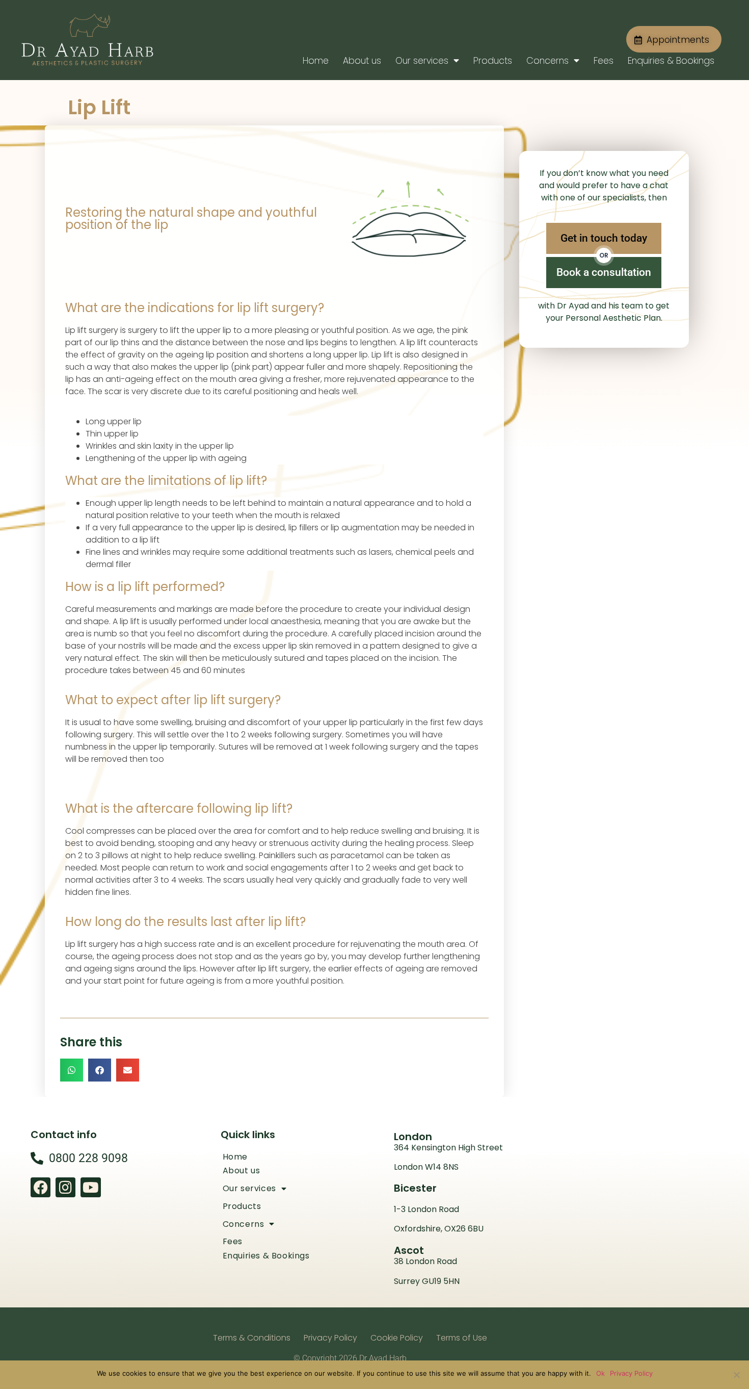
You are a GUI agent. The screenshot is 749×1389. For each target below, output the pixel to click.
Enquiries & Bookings (671, 61)
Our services (421, 61)
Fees (603, 61)
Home (316, 61)
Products (492, 61)
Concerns (547, 61)
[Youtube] (90, 1187)
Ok (600, 1373)
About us (362, 61)
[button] (71, 1070)
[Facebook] (40, 1187)
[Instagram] (65, 1187)
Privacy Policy (631, 1373)
